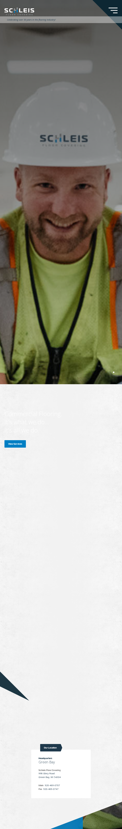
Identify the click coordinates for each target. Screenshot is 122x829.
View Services (15, 444)
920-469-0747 (50, 788)
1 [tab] (113, 372)
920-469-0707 (52, 785)
